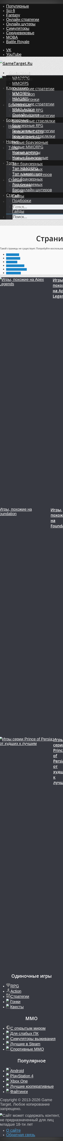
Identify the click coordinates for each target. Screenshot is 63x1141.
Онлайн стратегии (22, 19)
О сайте (13, 1130)
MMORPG (21, 93)
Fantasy (13, 15)
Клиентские (19, 72)
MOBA (12, 37)
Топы (11, 163)
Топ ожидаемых (27, 184)
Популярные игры (16, 269)
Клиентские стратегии (33, 88)
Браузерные (17, 120)
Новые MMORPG (27, 147)
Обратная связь (20, 1135)
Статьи (12, 195)
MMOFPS (20, 83)
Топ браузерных (27, 163)
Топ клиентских (27, 173)
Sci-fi (10, 10)
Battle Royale (17, 42)
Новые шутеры (26, 152)
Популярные (17, 6)
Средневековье (20, 33)
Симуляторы (17, 28)
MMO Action (23, 109)
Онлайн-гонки (25, 114)
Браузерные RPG (27, 125)
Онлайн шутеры (20, 24)
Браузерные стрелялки (33, 120)
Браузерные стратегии (33, 130)
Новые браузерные (30, 142)
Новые (12, 141)
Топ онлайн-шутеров (32, 189)
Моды (17, 205)
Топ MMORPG (25, 168)
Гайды (18, 211)
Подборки (21, 200)
